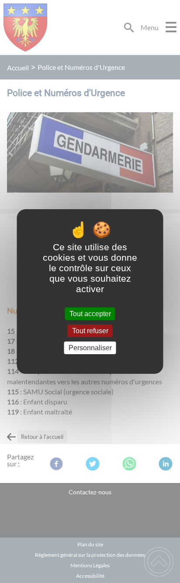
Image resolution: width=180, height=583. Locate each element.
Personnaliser (90, 348)
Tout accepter (90, 313)
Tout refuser (90, 331)
